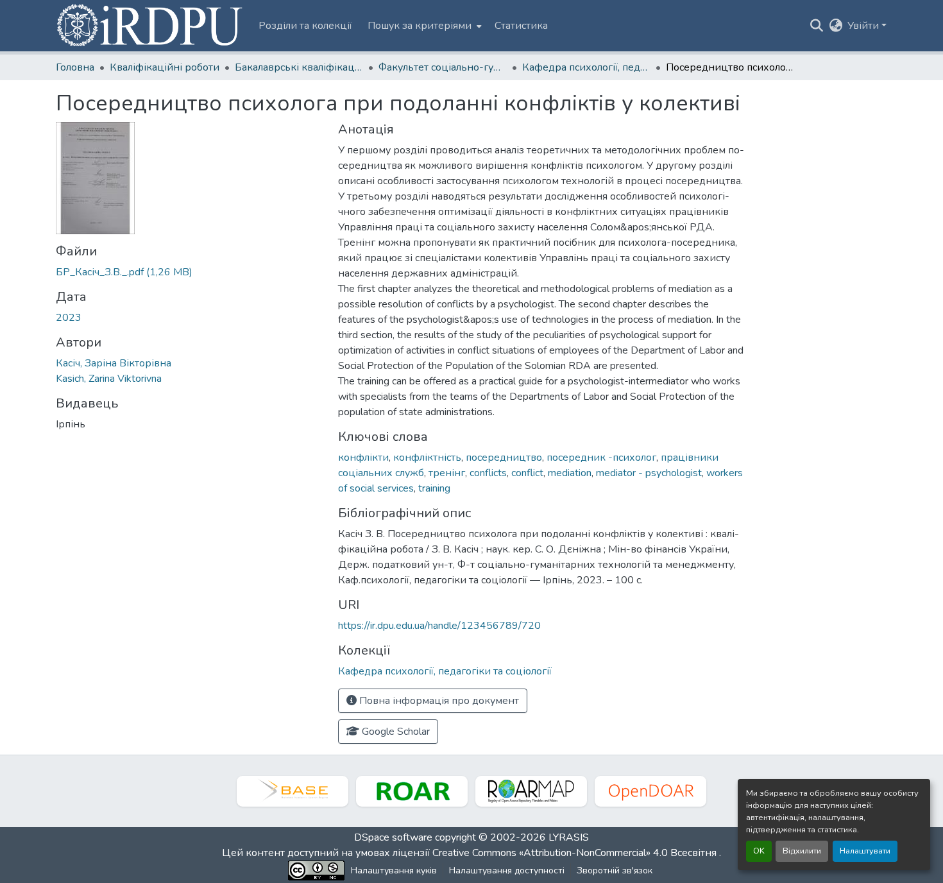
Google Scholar (394, 731)
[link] (189, 272)
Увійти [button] (864, 26)
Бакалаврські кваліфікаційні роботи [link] (299, 67)
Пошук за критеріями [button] (419, 26)
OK (759, 851)
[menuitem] (423, 25)
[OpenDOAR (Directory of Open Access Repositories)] (650, 791)
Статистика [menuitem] (521, 26)
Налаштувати (865, 851)
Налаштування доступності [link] (507, 870)
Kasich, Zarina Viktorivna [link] (109, 379)
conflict (527, 473)
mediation (569, 473)
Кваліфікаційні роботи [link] (164, 67)
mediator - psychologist (649, 473)
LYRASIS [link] (568, 837)
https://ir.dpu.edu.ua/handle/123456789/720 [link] (439, 626)
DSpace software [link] (393, 837)
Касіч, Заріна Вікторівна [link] (113, 363)
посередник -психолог (601, 457)
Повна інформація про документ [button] (438, 701)
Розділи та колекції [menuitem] (305, 26)
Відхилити (802, 851)
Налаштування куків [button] (394, 870)
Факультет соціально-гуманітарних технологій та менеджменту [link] (442, 67)
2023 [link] (68, 318)
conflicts (488, 473)
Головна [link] (75, 67)
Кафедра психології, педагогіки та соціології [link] (586, 67)
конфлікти (363, 457)
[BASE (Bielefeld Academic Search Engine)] (292, 791)
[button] (151, 25)
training (434, 488)
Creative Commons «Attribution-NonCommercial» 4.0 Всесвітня (575, 853)
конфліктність (427, 457)
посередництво (504, 457)
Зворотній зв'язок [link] (614, 870)
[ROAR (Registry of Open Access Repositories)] (412, 791)
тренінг (447, 473)
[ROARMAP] (531, 791)
